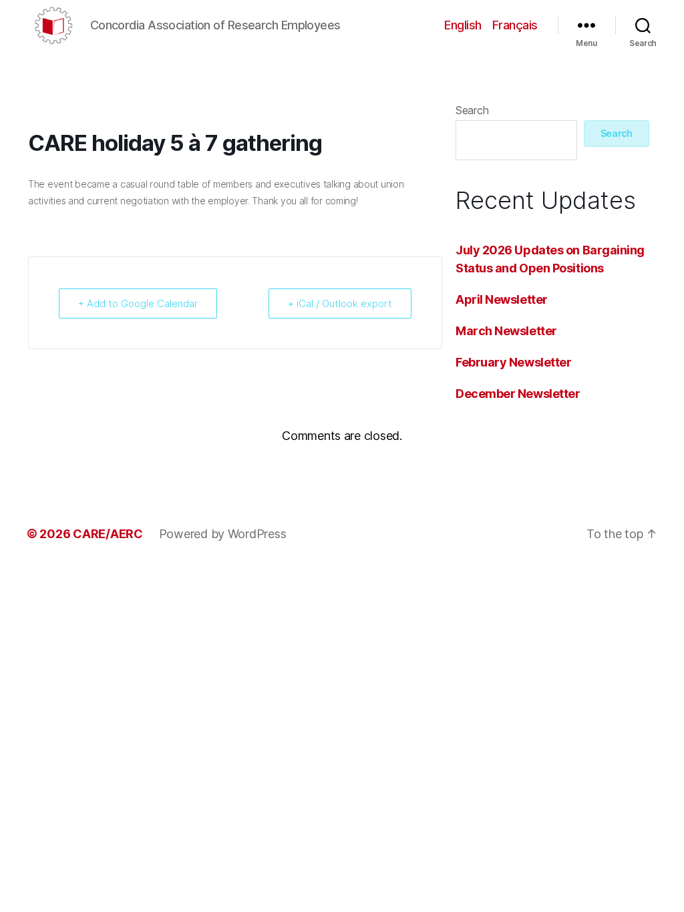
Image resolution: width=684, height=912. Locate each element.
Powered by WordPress (223, 534)
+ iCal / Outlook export (340, 303)
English (463, 25)
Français (515, 25)
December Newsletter (518, 394)
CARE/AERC (108, 534)
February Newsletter (513, 362)
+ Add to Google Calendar (138, 303)
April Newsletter (502, 299)
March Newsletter (506, 331)
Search (472, 110)
